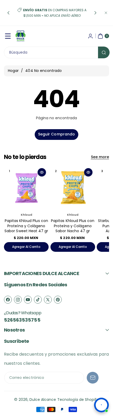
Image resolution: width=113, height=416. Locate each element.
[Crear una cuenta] (90, 36)
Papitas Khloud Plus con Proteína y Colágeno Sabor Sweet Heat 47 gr (26, 225)
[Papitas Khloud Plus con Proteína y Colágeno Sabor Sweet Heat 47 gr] (26, 188)
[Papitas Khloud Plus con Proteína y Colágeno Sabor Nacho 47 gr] (72, 188)
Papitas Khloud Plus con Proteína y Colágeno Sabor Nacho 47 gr (72, 225)
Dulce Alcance (42, 399)
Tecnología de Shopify (78, 399)
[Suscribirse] (93, 378)
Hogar (13, 70)
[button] (8, 13)
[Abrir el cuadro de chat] (101, 405)
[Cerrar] (106, 13)
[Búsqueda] (104, 52)
